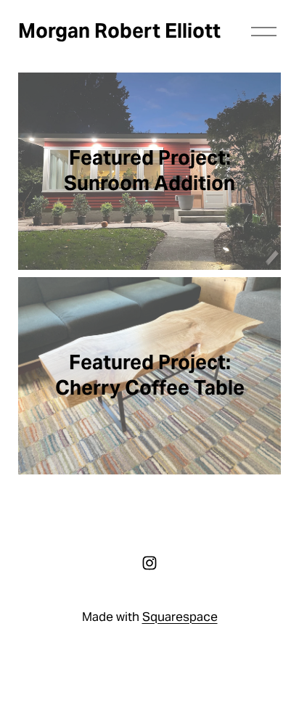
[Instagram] (149, 563)
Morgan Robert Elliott (119, 31)
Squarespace (180, 617)
